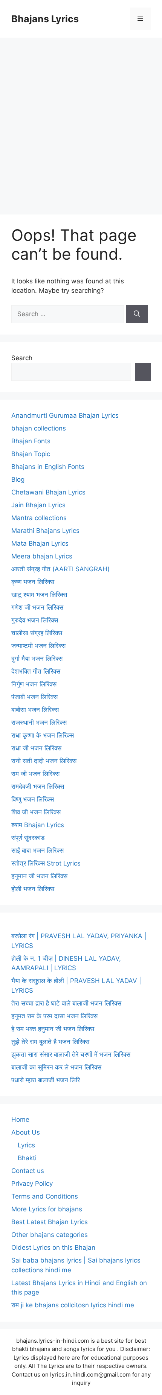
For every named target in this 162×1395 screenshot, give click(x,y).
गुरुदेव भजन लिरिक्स (34, 620)
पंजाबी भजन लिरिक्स (34, 697)
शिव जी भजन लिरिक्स (36, 812)
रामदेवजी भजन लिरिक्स (37, 786)
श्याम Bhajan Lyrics (37, 825)
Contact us (27, 1170)
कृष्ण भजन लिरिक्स (32, 582)
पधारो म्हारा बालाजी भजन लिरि (45, 1080)
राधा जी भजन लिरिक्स (36, 748)
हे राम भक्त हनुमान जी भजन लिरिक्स (52, 1029)
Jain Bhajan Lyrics (38, 505)
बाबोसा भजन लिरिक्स (35, 709)
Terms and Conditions (44, 1196)
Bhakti (27, 1158)
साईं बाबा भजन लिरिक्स (37, 850)
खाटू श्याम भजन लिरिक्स (39, 594)
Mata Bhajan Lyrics (40, 543)
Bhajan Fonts (30, 441)
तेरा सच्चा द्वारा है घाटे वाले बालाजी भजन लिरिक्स (66, 1003)
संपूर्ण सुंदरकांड (27, 837)
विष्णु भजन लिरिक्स (32, 799)
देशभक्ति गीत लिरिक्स (35, 671)
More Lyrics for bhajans (46, 1209)
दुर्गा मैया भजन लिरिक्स (37, 658)
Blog (17, 479)
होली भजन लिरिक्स (32, 889)
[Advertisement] (81, 122)
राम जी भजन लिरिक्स (35, 773)
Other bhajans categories (49, 1234)
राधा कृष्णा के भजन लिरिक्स (42, 735)
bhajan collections (38, 428)
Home (20, 1119)
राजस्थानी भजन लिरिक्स (39, 722)
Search (21, 358)
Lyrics (26, 1145)
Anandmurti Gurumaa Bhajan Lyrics (65, 415)
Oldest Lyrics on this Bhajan (53, 1247)
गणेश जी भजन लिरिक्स (37, 607)
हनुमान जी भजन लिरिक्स (39, 876)
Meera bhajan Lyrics (41, 556)
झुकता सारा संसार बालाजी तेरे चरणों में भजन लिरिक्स (70, 1054)
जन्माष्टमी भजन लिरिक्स (38, 646)
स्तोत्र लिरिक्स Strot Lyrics (46, 863)
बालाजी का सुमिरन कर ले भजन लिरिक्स (56, 1067)
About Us (25, 1132)
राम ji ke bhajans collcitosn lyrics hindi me (72, 1305)
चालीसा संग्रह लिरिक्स (36, 633)
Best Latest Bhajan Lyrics (49, 1222)
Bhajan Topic (30, 454)
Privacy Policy (32, 1183)
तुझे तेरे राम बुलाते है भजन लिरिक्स (50, 1041)
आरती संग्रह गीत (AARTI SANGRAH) (60, 569)
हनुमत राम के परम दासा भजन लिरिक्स (54, 1016)
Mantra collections (39, 518)
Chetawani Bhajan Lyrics (48, 492)
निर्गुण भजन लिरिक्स (34, 684)
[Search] (137, 314)
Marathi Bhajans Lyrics (45, 530)
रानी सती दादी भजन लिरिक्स (43, 761)
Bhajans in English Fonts (47, 466)
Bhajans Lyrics (45, 18)
